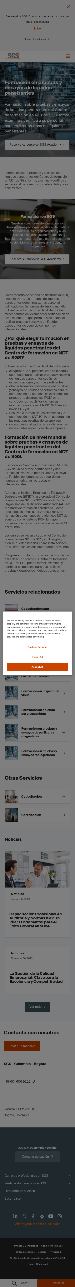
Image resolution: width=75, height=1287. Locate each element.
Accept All (37, 667)
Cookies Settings (37, 647)
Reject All (37, 657)
